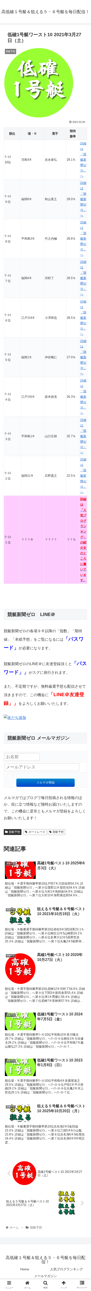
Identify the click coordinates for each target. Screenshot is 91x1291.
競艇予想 (14, 832)
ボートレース (36, 832)
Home (24, 1269)
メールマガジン (45, 1276)
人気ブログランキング (66, 1269)
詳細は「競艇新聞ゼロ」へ (83, 160)
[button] (82, 735)
